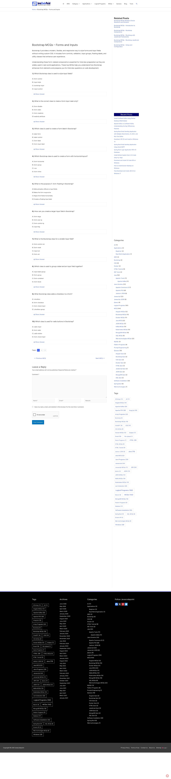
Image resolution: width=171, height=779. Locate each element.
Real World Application (123, 254)
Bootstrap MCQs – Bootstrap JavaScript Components (126, 41)
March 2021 (63, 695)
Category (75, 4)
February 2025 (64, 631)
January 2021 (64, 698)
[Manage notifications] (167, 775)
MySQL (116, 341)
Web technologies (119, 387)
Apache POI (119, 290)
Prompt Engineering (120, 347)
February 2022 (64, 673)
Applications (86, 4)
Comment (35, 374)
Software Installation (120, 381)
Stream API (119, 517)
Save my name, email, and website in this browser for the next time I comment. (59, 407)
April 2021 (63, 693)
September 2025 (65, 616)
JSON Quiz (119, 372)
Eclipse (132, 432)
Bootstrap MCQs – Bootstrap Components (123, 31)
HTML (133, 440)
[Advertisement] (69, 29)
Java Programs (121, 459)
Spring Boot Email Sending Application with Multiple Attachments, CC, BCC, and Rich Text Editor (126, 134)
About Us (152, 748)
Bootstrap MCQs (121, 314)
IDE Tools (117, 272)
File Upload (128, 436)
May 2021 (63, 690)
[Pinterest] (122, 604)
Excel (118, 436)
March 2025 (63, 629)
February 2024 (64, 643)
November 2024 (65, 638)
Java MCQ (119, 320)
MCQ (115, 308)
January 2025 (64, 633)
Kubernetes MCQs (121, 329)
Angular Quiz (120, 354)
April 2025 (63, 626)
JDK (134, 467)
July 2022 (63, 663)
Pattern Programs (119, 344)
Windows (119, 525)
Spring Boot (117, 384)
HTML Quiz (119, 366)
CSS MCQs (119, 429)
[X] (119, 604)
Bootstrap (117, 260)
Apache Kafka (122, 281)
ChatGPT (118, 425)
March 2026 (63, 611)
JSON (127, 471)
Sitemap (158, 748)
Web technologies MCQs (123, 338)
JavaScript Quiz (121, 369)
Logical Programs (100, 4)
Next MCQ (100, 358)
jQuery (116, 302)
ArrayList (133, 410)
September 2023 (65, 648)
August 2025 (64, 619)
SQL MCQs (119, 335)
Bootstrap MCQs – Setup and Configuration (123, 45)
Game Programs (120, 440)
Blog (125, 4)
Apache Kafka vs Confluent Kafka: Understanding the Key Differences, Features (124, 126)
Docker (116, 266)
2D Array (119, 399)
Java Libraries (118, 284)
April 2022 (63, 668)
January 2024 (64, 646)
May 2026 (63, 606)
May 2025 (63, 624)
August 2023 (64, 651)
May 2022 (63, 666)
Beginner (119, 251)
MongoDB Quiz (120, 375)
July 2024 (63, 641)
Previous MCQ (40, 358)
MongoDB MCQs (121, 332)
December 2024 (65, 636)
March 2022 (63, 671)
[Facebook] (116, 604)
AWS (68, 4)
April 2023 (63, 653)
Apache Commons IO (122, 287)
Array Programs (121, 414)
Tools (131, 4)
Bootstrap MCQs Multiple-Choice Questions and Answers (124, 21)
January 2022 (64, 676)
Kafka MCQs (119, 326)
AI (63, 4)
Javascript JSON (119, 299)
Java (115, 275)
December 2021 (65, 678)
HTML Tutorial (118, 269)
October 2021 (64, 680)
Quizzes (118, 4)
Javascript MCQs (121, 467)
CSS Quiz (119, 360)
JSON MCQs (120, 323)
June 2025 (63, 621)
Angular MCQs (120, 311)
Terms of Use (135, 748)
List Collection (121, 486)
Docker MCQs (120, 317)
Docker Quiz (120, 363)
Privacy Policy (125, 748)
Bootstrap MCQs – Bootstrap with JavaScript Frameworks (124, 36)
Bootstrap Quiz (120, 357)
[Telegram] (126, 604)
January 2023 (64, 658)
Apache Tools (120, 278)
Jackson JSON (120, 293)
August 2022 (64, 661)
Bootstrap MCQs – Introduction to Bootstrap (124, 26)
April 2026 (63, 609)
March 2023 (63, 656)
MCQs (128, 495)
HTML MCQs (120, 444)
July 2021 (63, 685)
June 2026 (63, 604)
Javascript (117, 296)
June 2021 (63, 688)
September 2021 (65, 683)
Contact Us (144, 748)
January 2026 (64, 614)
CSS (115, 263)
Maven (118, 495)
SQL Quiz (119, 378)
